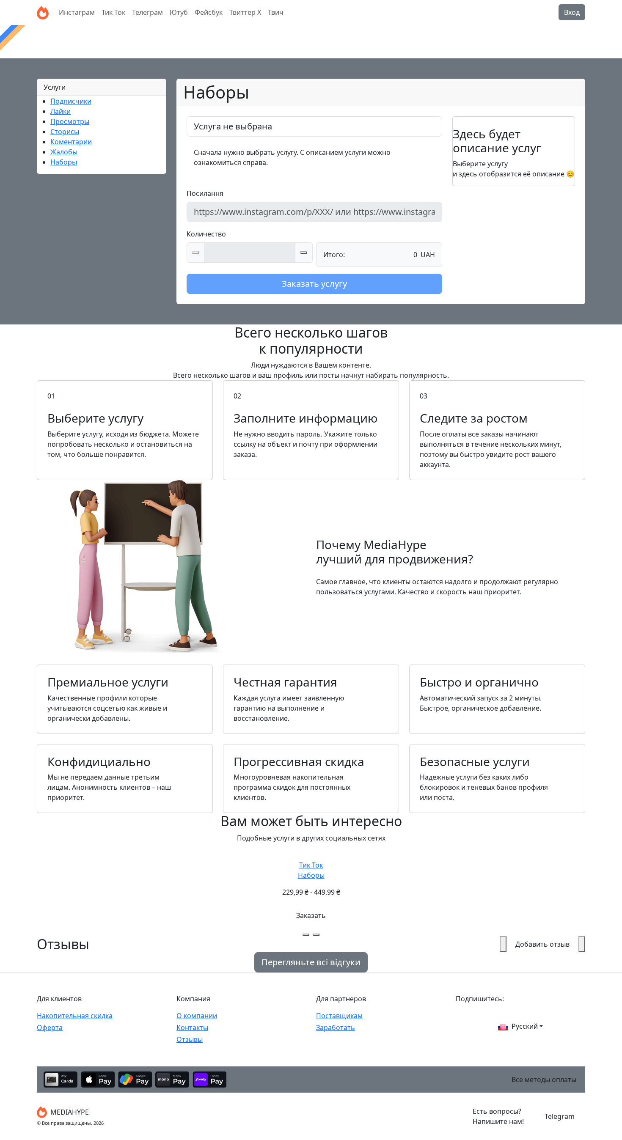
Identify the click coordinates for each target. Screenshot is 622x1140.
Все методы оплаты (544, 1079)
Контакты (192, 1027)
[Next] (316, 935)
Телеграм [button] (147, 12)
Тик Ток (311, 870)
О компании (196, 1015)
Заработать (335, 1027)
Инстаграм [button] (77, 12)
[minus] (195, 252)
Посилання (205, 193)
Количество (206, 234)
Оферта (50, 1027)
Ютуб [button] (179, 12)
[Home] (43, 12)
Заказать (311, 915)
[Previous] (306, 935)
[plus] (303, 252)
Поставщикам (339, 1015)
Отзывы (189, 1039)
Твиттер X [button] (245, 12)
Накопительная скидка (75, 1015)
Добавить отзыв (542, 944)
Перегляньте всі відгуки (311, 962)
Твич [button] (275, 12)
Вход (572, 12)
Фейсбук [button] (209, 12)
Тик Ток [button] (113, 12)
